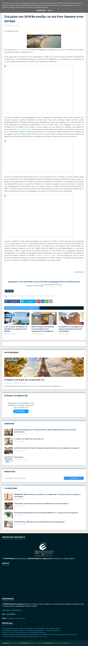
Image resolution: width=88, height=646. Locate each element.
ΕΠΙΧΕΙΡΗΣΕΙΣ (21, 296)
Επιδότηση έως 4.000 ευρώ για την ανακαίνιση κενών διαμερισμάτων (39, 522)
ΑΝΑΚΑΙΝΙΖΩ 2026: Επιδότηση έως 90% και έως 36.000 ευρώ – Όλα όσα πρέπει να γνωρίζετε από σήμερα (47, 495)
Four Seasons (22, 50)
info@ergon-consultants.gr (16, 618)
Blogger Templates (35, 643)
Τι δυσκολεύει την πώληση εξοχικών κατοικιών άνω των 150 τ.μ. (25, 636)
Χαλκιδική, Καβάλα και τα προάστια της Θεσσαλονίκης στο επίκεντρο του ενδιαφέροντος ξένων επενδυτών (39, 634)
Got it (50, 10)
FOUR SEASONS (49, 296)
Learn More (41, 10)
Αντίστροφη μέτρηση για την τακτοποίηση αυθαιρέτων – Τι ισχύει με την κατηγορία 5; (46, 513)
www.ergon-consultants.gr (12, 610)
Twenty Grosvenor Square (47, 255)
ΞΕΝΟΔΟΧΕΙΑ (30, 296)
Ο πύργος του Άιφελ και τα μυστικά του (24, 379)
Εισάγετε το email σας (34, 286)
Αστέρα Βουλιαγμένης (24, 129)
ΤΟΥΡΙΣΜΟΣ (39, 296)
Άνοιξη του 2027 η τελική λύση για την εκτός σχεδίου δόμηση (24, 632)
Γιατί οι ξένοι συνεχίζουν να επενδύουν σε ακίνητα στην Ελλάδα (15, 329)
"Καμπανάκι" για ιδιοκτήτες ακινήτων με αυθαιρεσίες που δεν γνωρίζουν (41, 503)
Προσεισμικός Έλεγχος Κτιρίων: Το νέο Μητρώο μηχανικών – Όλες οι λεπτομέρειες (31, 630)
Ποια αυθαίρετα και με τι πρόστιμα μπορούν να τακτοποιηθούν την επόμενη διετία (31, 628)
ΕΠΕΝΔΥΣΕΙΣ (12, 296)
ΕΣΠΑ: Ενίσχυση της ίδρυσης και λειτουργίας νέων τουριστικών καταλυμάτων (42, 329)
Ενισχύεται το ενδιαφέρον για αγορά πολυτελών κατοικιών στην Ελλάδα (71, 329)
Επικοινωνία (18, 457)
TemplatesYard (14, 643)
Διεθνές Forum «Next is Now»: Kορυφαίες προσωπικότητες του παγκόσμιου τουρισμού (46, 448)
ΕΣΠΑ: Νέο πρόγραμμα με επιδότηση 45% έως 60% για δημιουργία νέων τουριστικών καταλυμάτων (45, 431)
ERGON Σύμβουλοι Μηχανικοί (61, 643)
